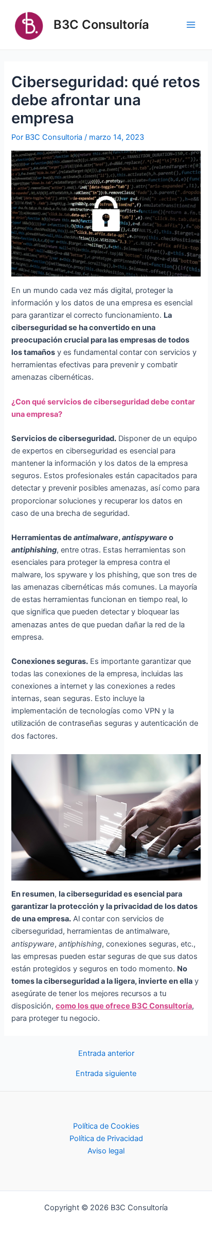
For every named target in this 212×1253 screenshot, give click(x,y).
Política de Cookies (106, 1126)
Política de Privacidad (106, 1138)
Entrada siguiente (106, 1074)
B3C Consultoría (101, 24)
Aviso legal (106, 1151)
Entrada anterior (106, 1053)
